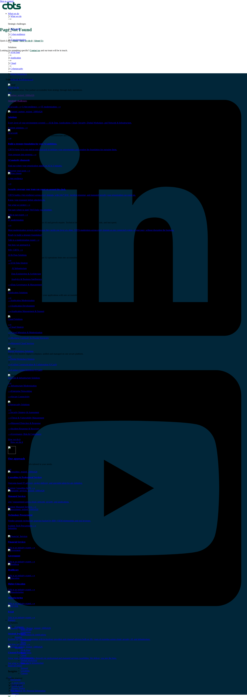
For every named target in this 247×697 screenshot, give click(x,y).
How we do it (14, 439)
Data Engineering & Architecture (26, 274)
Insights (11, 666)
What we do (13, 13)
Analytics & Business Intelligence (26, 279)
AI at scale (14, 107)
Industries (12, 528)
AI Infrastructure (19, 268)
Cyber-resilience (31, 107)
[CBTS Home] (11, 8)
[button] (126, 17)
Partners (11, 620)
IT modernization (51, 107)
